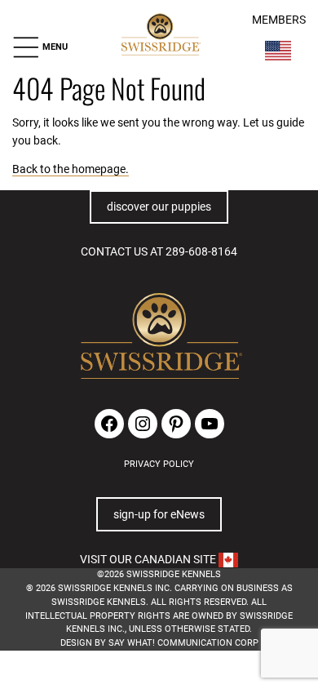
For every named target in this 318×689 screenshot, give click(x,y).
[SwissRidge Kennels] (160, 35)
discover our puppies (159, 206)
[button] (40, 47)
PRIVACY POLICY (159, 464)
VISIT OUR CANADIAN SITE (149, 559)
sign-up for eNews (159, 514)
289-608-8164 (201, 251)
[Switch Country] (278, 50)
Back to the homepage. (70, 169)
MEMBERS (279, 20)
